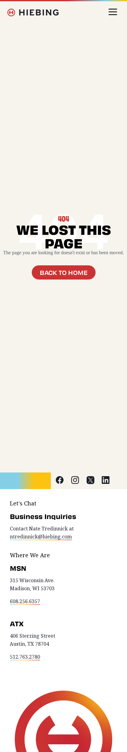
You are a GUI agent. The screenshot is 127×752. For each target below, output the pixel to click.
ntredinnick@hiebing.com (41, 536)
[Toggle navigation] (113, 11)
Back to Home (64, 272)
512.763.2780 (25, 656)
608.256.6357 (25, 601)
